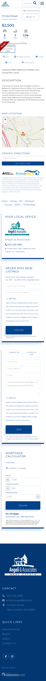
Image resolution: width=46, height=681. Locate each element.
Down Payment (12, 484)
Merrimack (29, 201)
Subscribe (19, 330)
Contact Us (9, 252)
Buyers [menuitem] (6, 633)
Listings (13, 201)
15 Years (22, 468)
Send (18, 429)
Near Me (31, 17)
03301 (17, 204)
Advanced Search (32, 11)
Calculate (23, 505)
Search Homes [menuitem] (11, 629)
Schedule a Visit (32, 353)
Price (8, 475)
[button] (35, 3)
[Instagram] (12, 656)
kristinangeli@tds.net (19, 600)
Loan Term (10, 463)
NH (20, 201)
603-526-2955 (15, 244)
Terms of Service (28, 439)
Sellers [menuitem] (6, 638)
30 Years (12, 468)
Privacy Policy (24, 321)
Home (4, 201)
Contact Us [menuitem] (9, 643)
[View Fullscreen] (5, 129)
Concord (8, 204)
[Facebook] (5, 656)
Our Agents (19, 252)
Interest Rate (11, 493)
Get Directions (23, 163)
